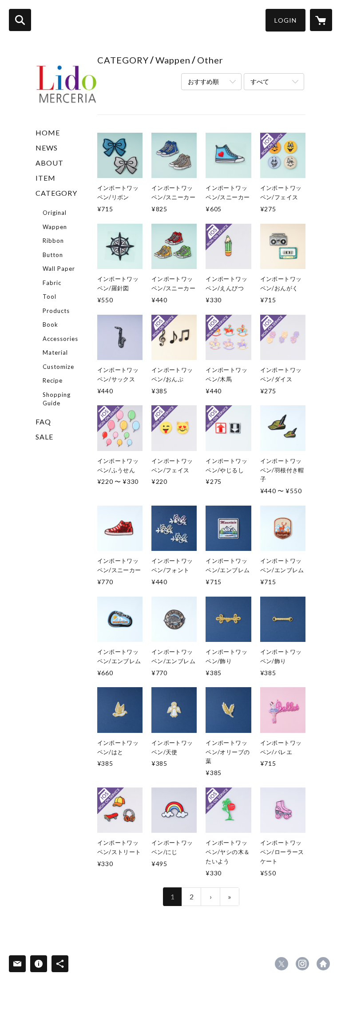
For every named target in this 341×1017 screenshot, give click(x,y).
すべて (259, 81)
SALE (44, 436)
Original (55, 212)
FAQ (43, 421)
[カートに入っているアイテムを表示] (321, 20)
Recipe (53, 380)
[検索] (20, 20)
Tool (49, 296)
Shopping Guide (57, 399)
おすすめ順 (203, 81)
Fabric (52, 282)
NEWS (47, 147)
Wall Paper (59, 268)
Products (56, 310)
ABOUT (49, 162)
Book (50, 324)
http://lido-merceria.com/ (323, 963)
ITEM (46, 178)
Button (53, 254)
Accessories (60, 338)
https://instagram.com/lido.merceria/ (302, 963)
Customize (58, 366)
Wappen (55, 226)
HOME (48, 132)
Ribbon (53, 240)
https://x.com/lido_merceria (281, 963)
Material (55, 352)
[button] (285, 20)
